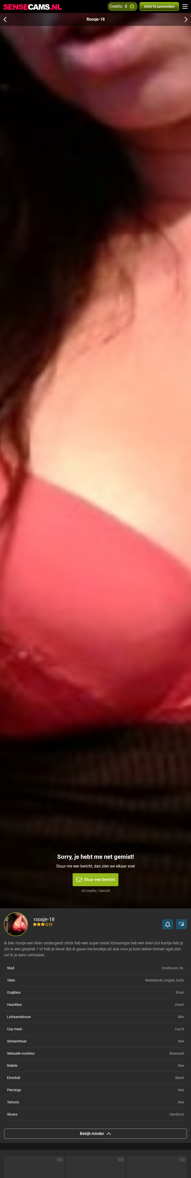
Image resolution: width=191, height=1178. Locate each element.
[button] (167, 924)
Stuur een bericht (99, 879)
